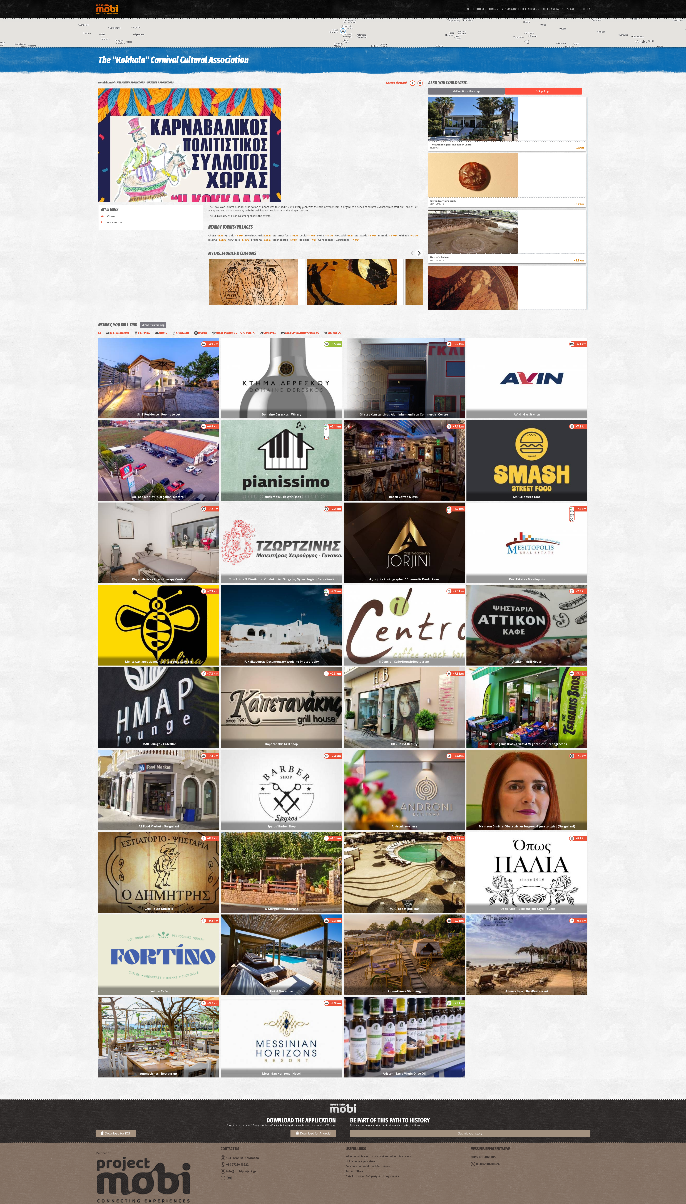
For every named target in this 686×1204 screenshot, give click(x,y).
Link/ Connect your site (360, 1161)
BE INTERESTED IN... (485, 9)
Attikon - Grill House (527, 662)
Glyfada (408, 235)
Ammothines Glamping (404, 991)
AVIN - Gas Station (527, 414)
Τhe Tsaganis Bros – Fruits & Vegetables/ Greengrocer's (527, 744)
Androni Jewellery (404, 826)
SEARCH (571, 9)
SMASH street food (527, 497)
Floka (325, 235)
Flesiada (307, 239)
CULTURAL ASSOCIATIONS (160, 82)
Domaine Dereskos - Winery (281, 414)
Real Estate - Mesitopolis (527, 579)
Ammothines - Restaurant (158, 1074)
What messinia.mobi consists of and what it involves (377, 1156)
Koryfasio (238, 239)
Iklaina (217, 239)
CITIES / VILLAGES (553, 9)
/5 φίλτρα (543, 91)
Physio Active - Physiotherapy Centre (158, 579)
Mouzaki (344, 235)
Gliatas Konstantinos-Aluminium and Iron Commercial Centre (404, 414)
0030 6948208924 (487, 1164)
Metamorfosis (285, 235)
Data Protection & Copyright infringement (371, 1176)
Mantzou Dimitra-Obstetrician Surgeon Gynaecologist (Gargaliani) (527, 826)
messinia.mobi (106, 82)
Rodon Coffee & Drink (404, 497)
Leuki (307, 235)
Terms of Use (354, 1171)
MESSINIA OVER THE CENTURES (520, 9)
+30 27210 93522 (237, 1164)
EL (584, 9)
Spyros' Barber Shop (281, 826)
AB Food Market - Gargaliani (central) (159, 497)
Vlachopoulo (284, 239)
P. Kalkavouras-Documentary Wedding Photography (281, 662)
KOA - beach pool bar (404, 909)
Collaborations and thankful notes (367, 1166)
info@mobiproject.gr (241, 1171)
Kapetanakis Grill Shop (281, 744)
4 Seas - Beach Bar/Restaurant (526, 991)
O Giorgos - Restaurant (281, 909)
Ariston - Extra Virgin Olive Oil (404, 1074)
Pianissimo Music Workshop (281, 497)
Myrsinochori (258, 235)
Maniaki (387, 235)
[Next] (419, 253)
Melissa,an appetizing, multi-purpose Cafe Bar (158, 662)
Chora (215, 235)
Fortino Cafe (159, 991)
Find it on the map (468, 91)
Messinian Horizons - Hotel (281, 1074)
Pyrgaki (234, 235)
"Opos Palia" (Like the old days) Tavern (527, 909)
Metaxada (365, 235)
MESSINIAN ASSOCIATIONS (131, 82)
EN (588, 9)
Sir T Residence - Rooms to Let (158, 414)
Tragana (261, 239)
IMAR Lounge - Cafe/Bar (159, 744)
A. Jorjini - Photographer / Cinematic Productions (404, 579)
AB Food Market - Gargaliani (159, 826)
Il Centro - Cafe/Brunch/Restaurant (404, 662)
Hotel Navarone (281, 991)
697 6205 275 (114, 222)
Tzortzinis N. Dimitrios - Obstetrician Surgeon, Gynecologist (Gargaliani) (281, 579)
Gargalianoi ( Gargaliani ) (338, 239)
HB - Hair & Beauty (404, 744)
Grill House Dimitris (159, 909)
